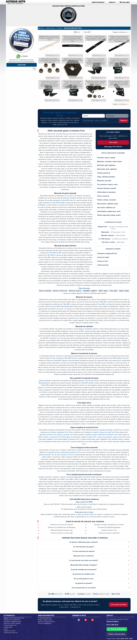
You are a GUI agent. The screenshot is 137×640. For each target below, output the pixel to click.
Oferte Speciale (98, 2)
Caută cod (123, 120)
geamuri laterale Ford (46, 454)
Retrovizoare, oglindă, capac (107, 204)
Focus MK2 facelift (114, 358)
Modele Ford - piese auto (12, 620)
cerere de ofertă (94, 517)
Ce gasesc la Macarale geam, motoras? (83, 542)
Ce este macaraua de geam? (83, 547)
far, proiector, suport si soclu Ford (115, 437)
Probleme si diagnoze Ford (12, 621)
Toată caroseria (103, 265)
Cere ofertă (113, 142)
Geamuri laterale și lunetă (106, 188)
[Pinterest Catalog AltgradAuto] (92, 620)
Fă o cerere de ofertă (118, 604)
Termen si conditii (9, 631)
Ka (74, 200)
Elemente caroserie (104, 180)
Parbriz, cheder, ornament (106, 200)
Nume (86, 32)
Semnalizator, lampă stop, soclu (109, 211)
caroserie (76, 484)
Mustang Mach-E (44, 383)
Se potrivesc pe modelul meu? (84, 574)
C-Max (76, 479)
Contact (112, 2)
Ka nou (93, 479)
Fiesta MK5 (43, 479)
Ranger (42, 205)
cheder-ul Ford (67, 454)
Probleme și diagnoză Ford (107, 253)
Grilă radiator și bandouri (106, 192)
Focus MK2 (80, 331)
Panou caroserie (103, 196)
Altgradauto (9, 615)
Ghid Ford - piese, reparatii (12, 623)
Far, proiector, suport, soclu (107, 184)
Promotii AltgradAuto (45, 623)
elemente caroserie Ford (47, 434)
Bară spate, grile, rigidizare (107, 169)
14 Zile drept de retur (44, 618)
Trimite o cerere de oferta (116, 634)
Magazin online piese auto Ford (14, 618)
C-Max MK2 (50, 255)
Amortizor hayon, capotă (106, 157)
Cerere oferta (8, 627)
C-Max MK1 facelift (57, 202)
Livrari (5, 629)
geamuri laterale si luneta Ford (111, 430)
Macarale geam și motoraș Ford (60, 114)
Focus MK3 (101, 304)
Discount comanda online (46, 621)
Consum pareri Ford (10, 625)
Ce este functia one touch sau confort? (83, 560)
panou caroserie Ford (65, 434)
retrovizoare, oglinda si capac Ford (84, 437)
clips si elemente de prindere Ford (105, 434)
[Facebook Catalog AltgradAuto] (78, 620)
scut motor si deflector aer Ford (95, 441)
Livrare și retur (102, 261)
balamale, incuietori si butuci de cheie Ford (99, 432)
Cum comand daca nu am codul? (84, 588)
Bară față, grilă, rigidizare (106, 165)
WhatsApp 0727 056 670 (113, 146)
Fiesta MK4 (65, 200)
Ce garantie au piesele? (83, 583)
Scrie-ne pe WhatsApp (118, 629)
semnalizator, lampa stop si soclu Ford (56, 441)
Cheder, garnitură (103, 173)
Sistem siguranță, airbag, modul (109, 215)
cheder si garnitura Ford (59, 432)
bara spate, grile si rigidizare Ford (99, 439)
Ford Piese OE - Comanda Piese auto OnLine (21, 60)
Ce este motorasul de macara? (84, 551)
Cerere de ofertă (103, 257)
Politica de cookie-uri (10, 632)
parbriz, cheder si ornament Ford (49, 437)
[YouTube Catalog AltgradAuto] (85, 620)
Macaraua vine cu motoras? (84, 556)
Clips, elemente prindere (106, 177)
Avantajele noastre (46, 615)
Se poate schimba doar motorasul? (84, 569)
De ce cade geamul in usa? (84, 578)
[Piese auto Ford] (25, 2)
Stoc (78, 32)
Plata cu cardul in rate (45, 620)
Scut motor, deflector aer (106, 207)
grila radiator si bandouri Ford (69, 439)
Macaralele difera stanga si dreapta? (83, 565)
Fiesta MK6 (52, 479)
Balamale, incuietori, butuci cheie (109, 161)
